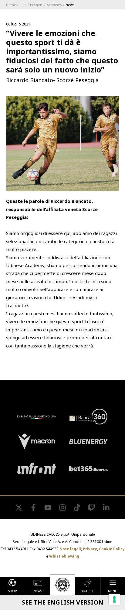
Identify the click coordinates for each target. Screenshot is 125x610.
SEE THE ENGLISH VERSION (62, 602)
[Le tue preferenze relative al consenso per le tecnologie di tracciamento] (114, 599)
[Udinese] (62, 584)
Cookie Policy (112, 548)
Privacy (90, 548)
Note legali (70, 548)
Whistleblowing (64, 556)
